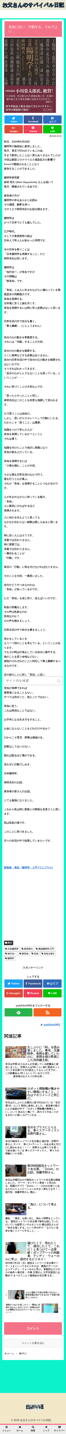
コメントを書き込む (33, 1342)
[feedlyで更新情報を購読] (18, 1012)
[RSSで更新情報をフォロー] (47, 1012)
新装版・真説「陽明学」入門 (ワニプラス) (28, 867)
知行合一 (12, 953)
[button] (59, 681)
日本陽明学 (13, 949)
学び (10, 943)
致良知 (25, 953)
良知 (36, 953)
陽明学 (11, 958)
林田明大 (28, 949)
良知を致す (49, 953)
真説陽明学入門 (46, 949)
